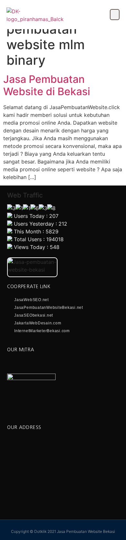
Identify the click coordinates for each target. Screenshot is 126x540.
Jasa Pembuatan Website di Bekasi (46, 85)
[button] (115, 14)
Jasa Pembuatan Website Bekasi (86, 531)
